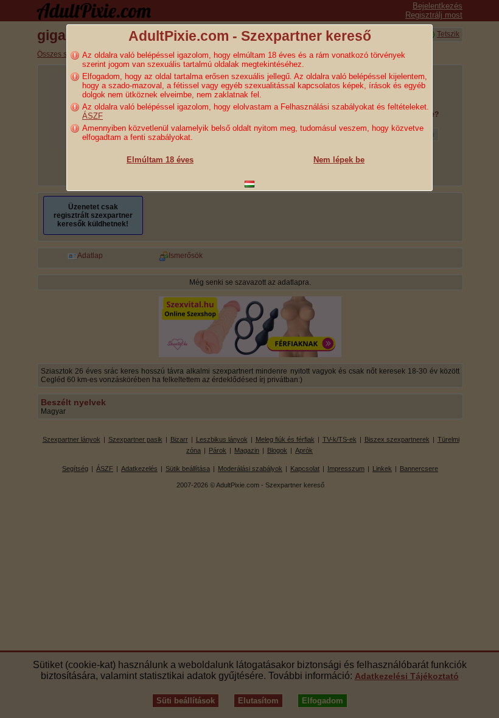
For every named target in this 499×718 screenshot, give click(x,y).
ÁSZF (92, 115)
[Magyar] (249, 184)
